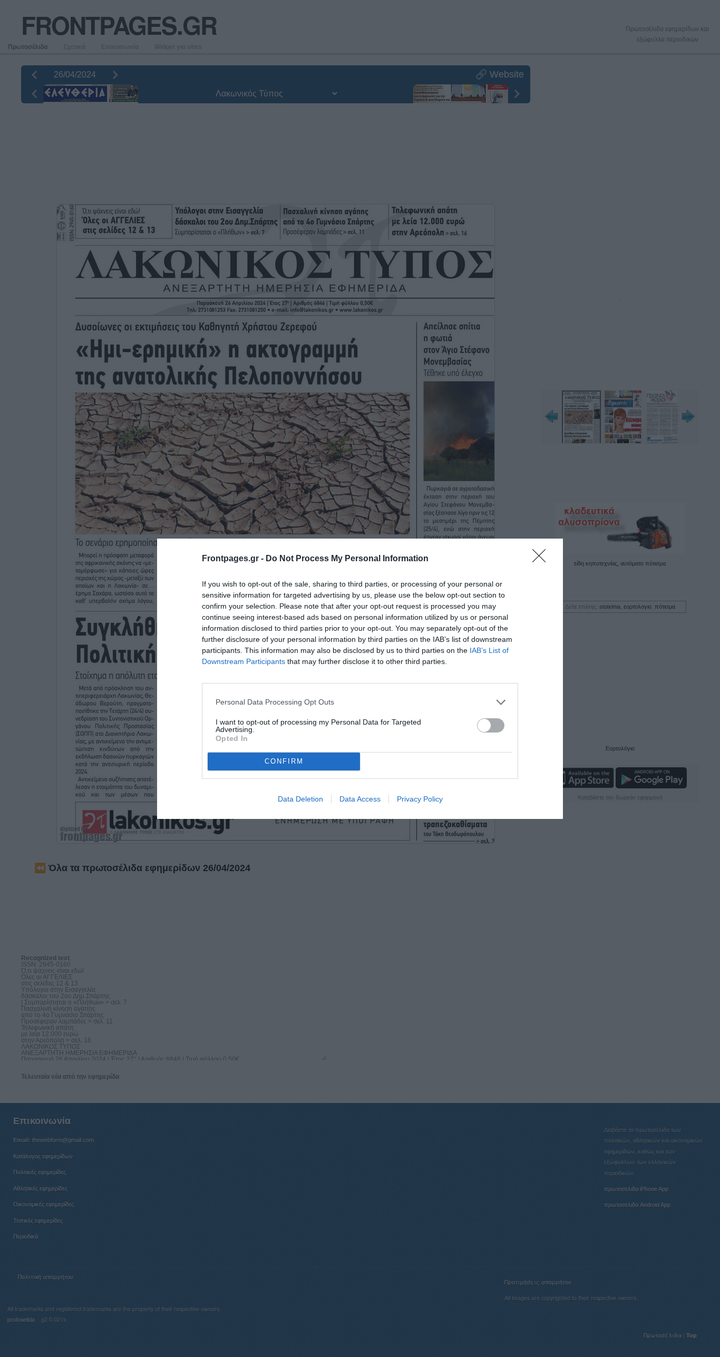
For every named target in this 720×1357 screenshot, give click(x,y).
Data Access (360, 799)
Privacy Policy (420, 799)
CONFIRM (284, 761)
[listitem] (360, 702)
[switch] (490, 725)
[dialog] (360, 679)
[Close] (542, 559)
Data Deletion (300, 799)
